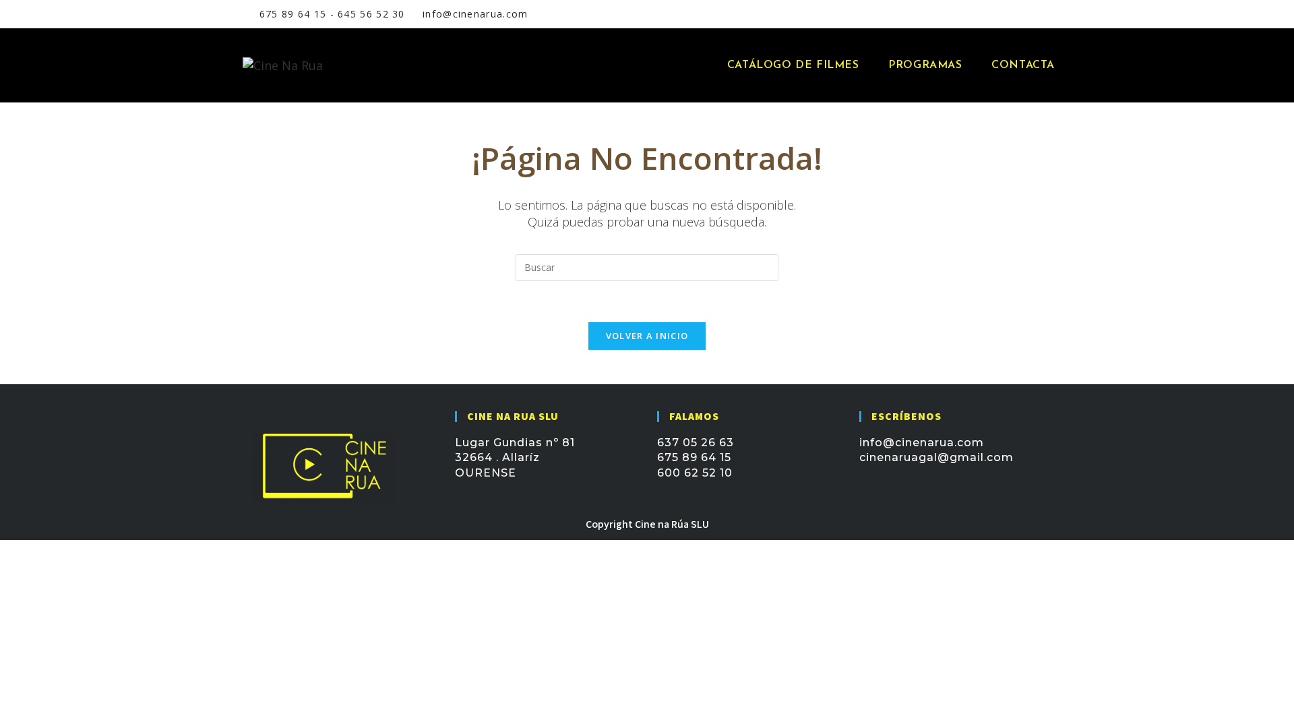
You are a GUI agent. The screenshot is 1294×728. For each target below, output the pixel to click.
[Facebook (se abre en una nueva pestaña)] (978, 14)
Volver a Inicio (647, 336)
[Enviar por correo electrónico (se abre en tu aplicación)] (1011, 14)
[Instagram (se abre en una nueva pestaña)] (995, 14)
